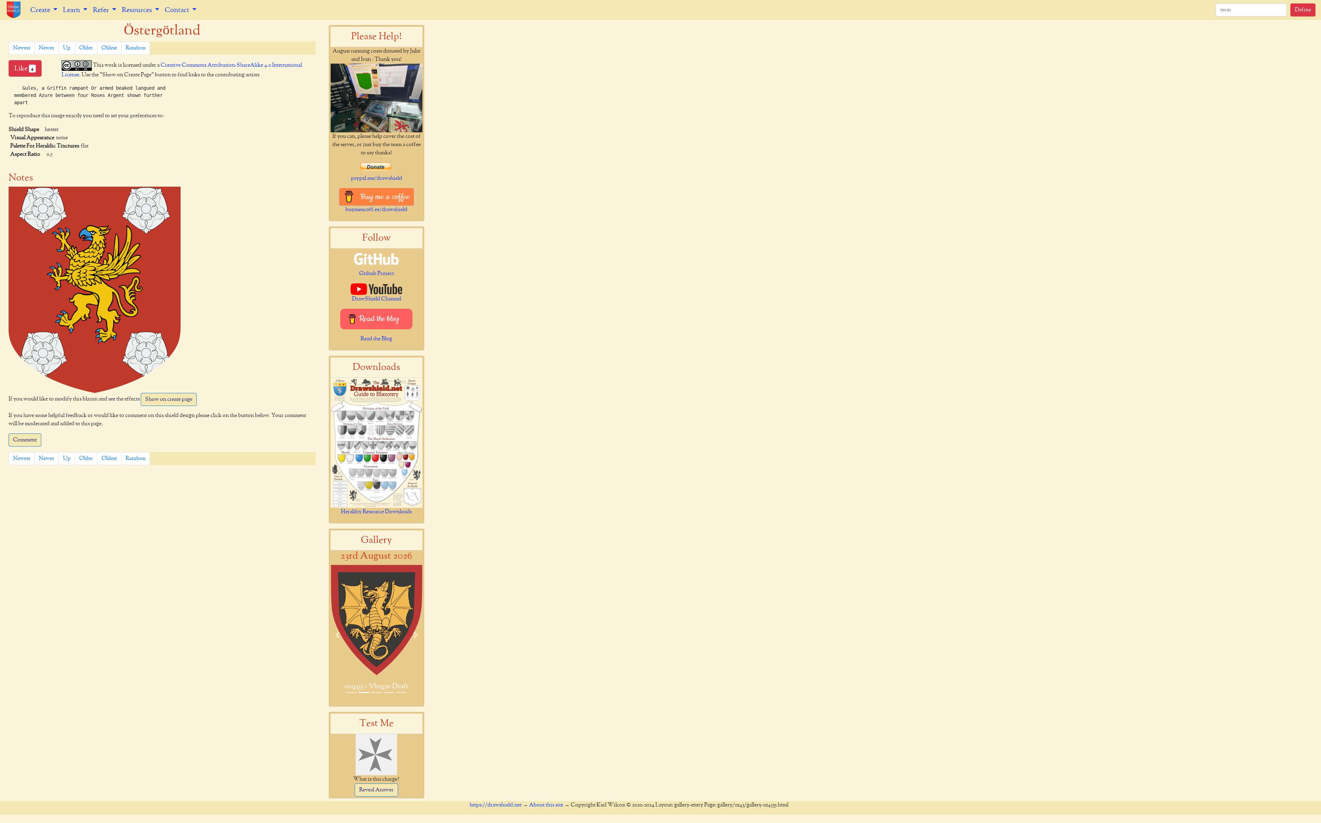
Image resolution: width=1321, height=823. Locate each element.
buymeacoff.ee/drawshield (376, 209)
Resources (137, 10)
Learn (72, 10)
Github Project (376, 273)
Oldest (109, 48)
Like (24, 68)
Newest (21, 48)
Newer (46, 48)
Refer (101, 10)
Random (136, 48)
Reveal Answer (376, 790)
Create (41, 10)
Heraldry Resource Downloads (376, 512)
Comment (25, 440)
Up (67, 48)
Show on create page (168, 399)
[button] (337, 635)
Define (1303, 10)
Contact (178, 10)
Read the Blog (376, 339)
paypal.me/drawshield (376, 178)
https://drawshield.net (496, 805)
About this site (546, 805)
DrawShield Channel (376, 299)
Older (86, 48)
